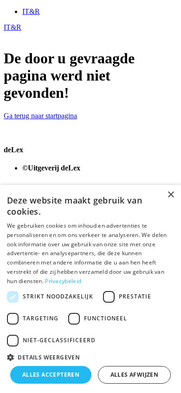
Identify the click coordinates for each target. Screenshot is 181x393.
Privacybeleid (63, 281)
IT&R (31, 11)
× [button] (170, 194)
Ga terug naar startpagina (40, 116)
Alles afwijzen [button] (134, 375)
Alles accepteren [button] (50, 375)
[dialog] (90, 289)
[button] (90, 357)
